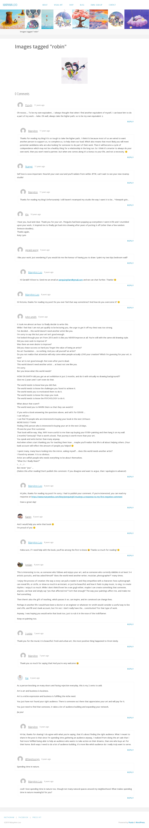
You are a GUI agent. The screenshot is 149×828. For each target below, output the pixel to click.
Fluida (131, 822)
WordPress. (140, 822)
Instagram (9, 817)
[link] (121, 4)
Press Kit (37, 817)
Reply (130, 121)
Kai (26, 678)
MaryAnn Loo (10, 5)
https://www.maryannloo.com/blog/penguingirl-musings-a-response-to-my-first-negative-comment (76, 496)
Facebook (23, 817)
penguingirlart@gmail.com (71, 279)
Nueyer (29, 166)
